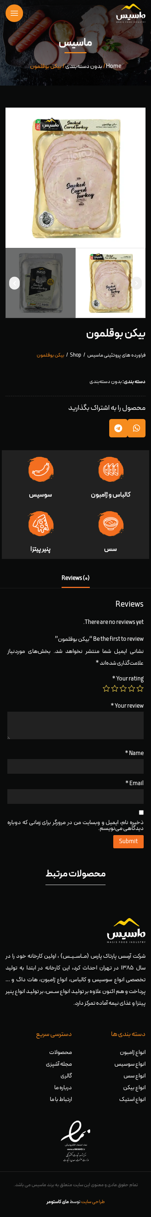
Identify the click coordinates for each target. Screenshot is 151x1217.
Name (134, 753)
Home (113, 66)
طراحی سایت (93, 1202)
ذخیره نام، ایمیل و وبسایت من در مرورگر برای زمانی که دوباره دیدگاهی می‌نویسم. (75, 825)
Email (134, 784)
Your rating (128, 679)
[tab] (76, 579)
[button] (136, 283)
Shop (75, 355)
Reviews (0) (76, 578)
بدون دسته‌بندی (83, 66)
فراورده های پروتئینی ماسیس (116, 355)
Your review (127, 706)
